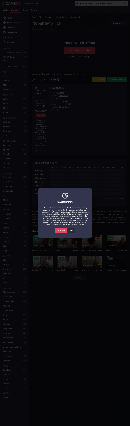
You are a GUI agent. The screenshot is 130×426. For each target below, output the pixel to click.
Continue (61, 230)
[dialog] (65, 213)
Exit (71, 230)
